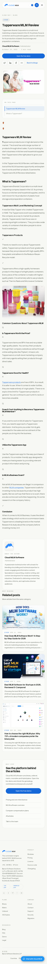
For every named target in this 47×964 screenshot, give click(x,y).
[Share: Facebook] (16, 62)
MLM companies (16, 487)
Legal (4, 940)
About (30, 904)
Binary (4, 904)
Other (6, 20)
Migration (31, 918)
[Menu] (42, 5)
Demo (4, 937)
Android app (16, 886)
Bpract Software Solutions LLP (12, 954)
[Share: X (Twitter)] (4, 62)
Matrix (4, 908)
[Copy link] (21, 62)
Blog (3, 929)
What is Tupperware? (14, 113)
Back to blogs (32, 63)
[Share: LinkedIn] (10, 62)
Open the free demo (23, 56)
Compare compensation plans (17, 811)
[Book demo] (37, 5)
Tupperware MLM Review (15, 109)
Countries (13, 958)
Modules (31, 854)
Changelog (32, 869)
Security (30, 915)
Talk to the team (12, 821)
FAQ (3, 933)
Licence (30, 861)
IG (21, 893)
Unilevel (5, 911)
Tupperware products (11, 382)
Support (30, 911)
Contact (30, 908)
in (3, 893)
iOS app (5, 886)
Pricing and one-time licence (16, 800)
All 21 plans (6, 915)
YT (13, 893)
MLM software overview (15, 805)
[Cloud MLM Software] (11, 5)
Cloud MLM (6, 15)
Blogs (15, 15)
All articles (10, 816)
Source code (32, 865)
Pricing (30, 858)
